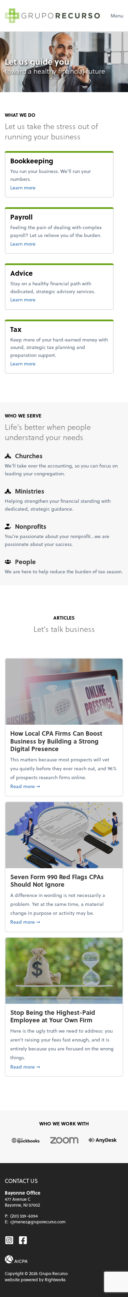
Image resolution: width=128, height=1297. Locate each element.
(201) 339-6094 (24, 1216)
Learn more (45, 187)
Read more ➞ (64, 786)
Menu (117, 15)
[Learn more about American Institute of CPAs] (16, 1259)
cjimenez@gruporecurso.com (38, 1222)
